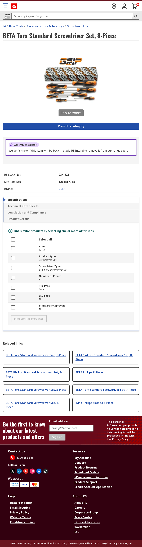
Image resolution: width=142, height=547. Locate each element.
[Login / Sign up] (124, 6)
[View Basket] (134, 6)
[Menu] (5, 6)
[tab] (71, 200)
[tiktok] (45, 471)
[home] (4, 26)
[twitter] (12, 471)
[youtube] (25, 471)
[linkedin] (19, 471)
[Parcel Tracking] (113, 6)
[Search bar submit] (135, 16)
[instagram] (32, 471)
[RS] (14, 6)
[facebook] (39, 471)
